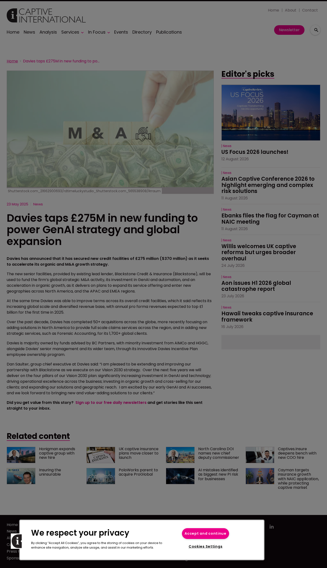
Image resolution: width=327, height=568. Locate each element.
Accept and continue (205, 533)
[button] (18, 541)
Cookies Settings (206, 546)
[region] (142, 540)
